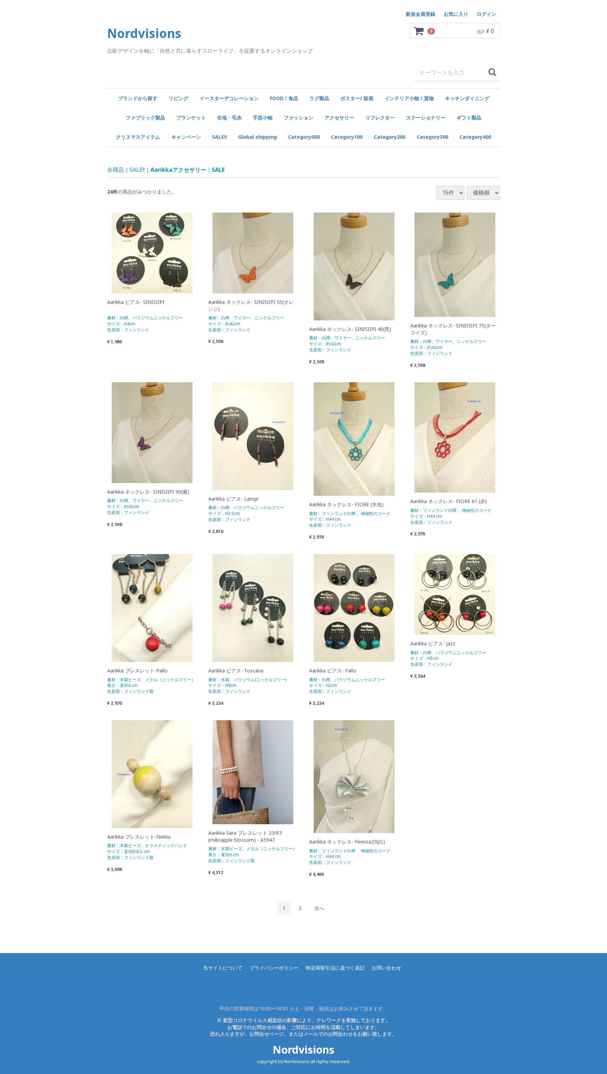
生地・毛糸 (229, 117)
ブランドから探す (137, 98)
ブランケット (191, 117)
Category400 (475, 137)
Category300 (432, 137)
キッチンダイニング (467, 98)
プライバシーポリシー (274, 967)
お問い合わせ (386, 967)
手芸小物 (263, 117)
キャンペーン (186, 137)
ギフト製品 (469, 117)
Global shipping (257, 137)
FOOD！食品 (284, 98)
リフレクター (380, 117)
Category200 (389, 137)
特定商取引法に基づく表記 (335, 967)
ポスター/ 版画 (356, 98)
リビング (178, 98)
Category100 (347, 137)
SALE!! (219, 137)
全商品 (115, 169)
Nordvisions (303, 1049)
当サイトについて (222, 967)
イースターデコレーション (229, 98)
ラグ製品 (319, 98)
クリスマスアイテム (138, 137)
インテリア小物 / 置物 (409, 98)
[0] (419, 31)
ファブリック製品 (145, 117)
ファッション (298, 117)
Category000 (304, 137)
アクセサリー (339, 117)
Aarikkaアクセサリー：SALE (187, 169)
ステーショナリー (425, 117)
